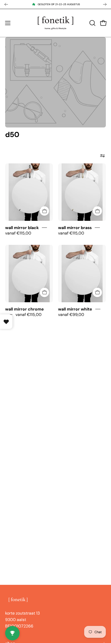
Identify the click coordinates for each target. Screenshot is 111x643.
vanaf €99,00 (71, 314)
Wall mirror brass (75, 227)
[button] (92, 23)
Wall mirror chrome (24, 309)
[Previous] (6, 4)
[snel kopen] (44, 211)
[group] (55, 4)
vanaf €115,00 (18, 233)
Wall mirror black (22, 227)
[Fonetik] (55, 23)
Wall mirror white (75, 309)
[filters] (102, 155)
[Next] (104, 4)
